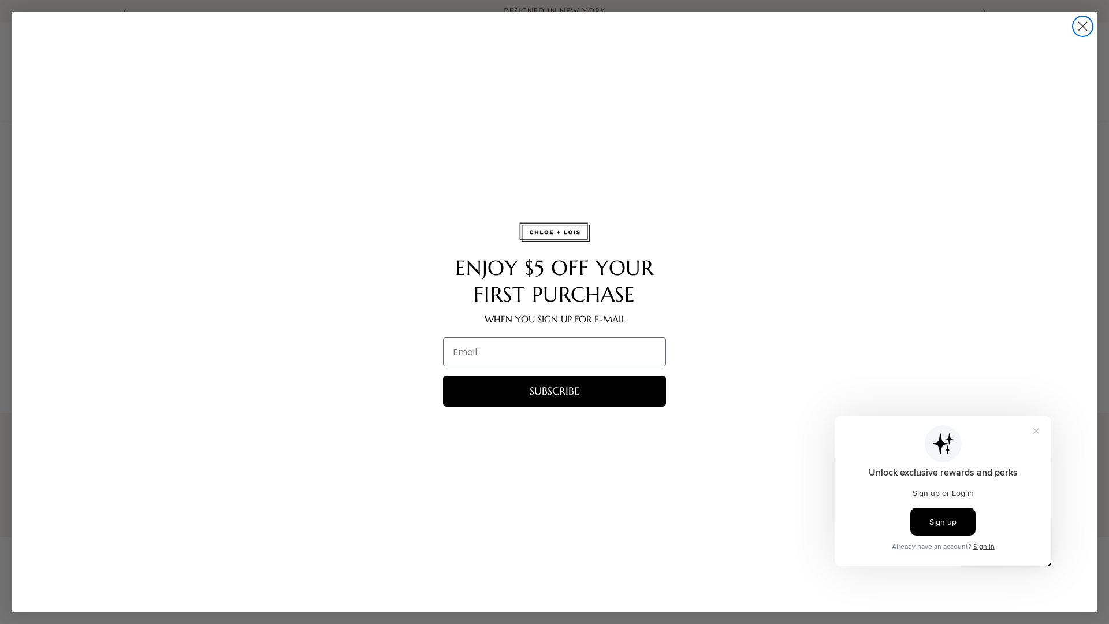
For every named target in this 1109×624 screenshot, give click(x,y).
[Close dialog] (1083, 26)
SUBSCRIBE (554, 391)
